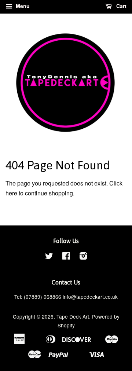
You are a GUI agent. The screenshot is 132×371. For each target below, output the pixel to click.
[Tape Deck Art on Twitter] (49, 257)
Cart (120, 6)
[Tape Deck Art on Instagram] (83, 257)
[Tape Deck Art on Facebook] (66, 257)
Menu (22, 6)
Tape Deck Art (72, 316)
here (11, 193)
